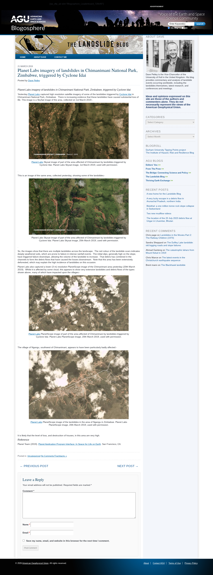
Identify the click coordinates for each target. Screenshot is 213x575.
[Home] (27, 22)
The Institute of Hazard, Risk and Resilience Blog (170, 152)
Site (186, 28)
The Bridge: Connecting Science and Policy (168, 173)
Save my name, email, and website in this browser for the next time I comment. (67, 541)
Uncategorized (33, 456)
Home (23, 57)
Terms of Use (175, 563)
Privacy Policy (191, 563)
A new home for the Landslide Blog (164, 193)
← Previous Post (34, 466)
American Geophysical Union (35, 563)
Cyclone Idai (125, 94)
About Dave (40, 57)
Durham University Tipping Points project (166, 150)
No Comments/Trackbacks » (54, 456)
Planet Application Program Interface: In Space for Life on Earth (69, 444)
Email (26, 532)
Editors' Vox (153, 165)
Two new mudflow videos (159, 213)
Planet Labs (34, 94)
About (146, 563)
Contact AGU (159, 563)
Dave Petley (34, 80)
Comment (28, 491)
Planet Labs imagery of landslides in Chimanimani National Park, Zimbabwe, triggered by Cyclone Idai (78, 72)
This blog (174, 28)
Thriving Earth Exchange (159, 180)
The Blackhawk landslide (173, 265)
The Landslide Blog (157, 176)
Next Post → (127, 466)
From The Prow (155, 169)
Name (26, 524)
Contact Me (60, 57)
